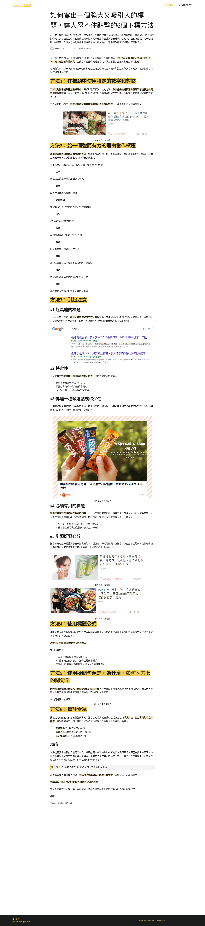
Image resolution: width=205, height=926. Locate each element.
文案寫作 (82, 49)
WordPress (185, 5)
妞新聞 (107, 140)
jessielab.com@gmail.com (21, 922)
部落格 (169, 5)
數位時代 (107, 501)
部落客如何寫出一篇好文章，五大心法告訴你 (84, 767)
